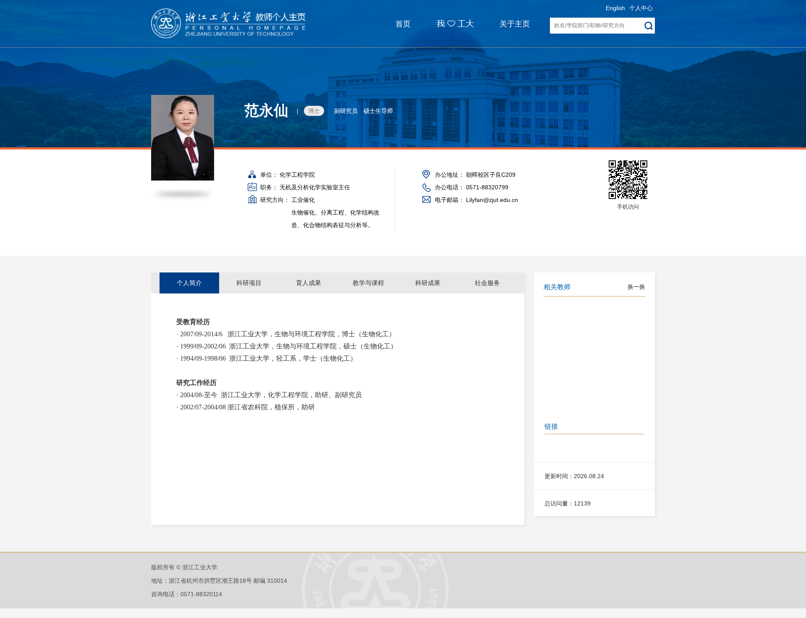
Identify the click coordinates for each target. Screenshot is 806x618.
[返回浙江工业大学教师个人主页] (238, 25)
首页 (403, 24)
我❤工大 (450, 20)
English (615, 8)
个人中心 (641, 8)
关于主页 (515, 24)
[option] (189, 282)
